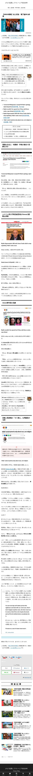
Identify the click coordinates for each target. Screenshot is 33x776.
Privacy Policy (16, 771)
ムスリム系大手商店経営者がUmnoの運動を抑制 (17, 131)
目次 (14, 126)
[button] (27, 672)
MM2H (4, 661)
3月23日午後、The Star (18, 106)
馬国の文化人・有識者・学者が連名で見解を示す (17, 129)
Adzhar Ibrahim (10, 469)
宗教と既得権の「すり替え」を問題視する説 (16, 136)
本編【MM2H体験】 (13, 35)
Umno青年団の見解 (10, 134)
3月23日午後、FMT (19, 111)
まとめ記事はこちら (15, 37)
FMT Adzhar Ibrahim (9, 632)
